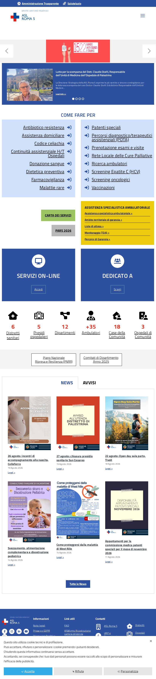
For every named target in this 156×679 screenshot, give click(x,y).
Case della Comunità (117, 335)
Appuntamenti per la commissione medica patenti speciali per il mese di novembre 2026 (126, 547)
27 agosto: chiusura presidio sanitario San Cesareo (75, 458)
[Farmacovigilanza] (69, 179)
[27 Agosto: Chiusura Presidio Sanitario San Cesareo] (78, 423)
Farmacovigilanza (47, 179)
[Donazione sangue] (69, 163)
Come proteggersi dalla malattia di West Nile (77, 546)
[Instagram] (11, 631)
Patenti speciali (106, 127)
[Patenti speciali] (87, 127)
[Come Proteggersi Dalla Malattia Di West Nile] (78, 510)
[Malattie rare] (69, 187)
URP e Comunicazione (112, 634)
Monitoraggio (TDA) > (97, 233)
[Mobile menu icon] (142, 15)
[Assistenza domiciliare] (69, 135)
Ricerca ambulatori (109, 163)
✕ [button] (151, 641)
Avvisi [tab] (89, 382)
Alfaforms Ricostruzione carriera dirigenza (77, 632)
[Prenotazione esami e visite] (87, 147)
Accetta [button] (29, 671)
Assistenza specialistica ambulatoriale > (108, 213)
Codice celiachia (49, 143)
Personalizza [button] (129, 671)
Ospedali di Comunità (143, 335)
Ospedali (140, 633)
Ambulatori (91, 333)
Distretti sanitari (13, 335)
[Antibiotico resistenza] (69, 127)
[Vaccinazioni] (87, 187)
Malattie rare (52, 187)
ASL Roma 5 (110, 626)
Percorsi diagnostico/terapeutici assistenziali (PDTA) (122, 137)
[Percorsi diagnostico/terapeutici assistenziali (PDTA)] (87, 135)
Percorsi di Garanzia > (97, 239)
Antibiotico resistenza (43, 127)
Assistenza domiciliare (43, 135)
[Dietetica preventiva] (69, 171)
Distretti (140, 625)
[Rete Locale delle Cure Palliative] (87, 155)
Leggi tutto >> (61, 94)
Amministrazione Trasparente (40, 4)
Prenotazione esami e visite (118, 147)
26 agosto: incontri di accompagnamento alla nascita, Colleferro (28, 460)
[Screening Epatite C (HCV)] (87, 171)
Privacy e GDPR (41, 631)
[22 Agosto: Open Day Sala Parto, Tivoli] (126, 423)
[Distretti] (129, 626)
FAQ (66, 625)
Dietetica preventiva (45, 171)
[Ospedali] (129, 634)
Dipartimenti (65, 333)
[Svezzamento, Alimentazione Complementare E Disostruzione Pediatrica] (29, 511)
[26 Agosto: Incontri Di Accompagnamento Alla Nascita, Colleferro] (29, 423)
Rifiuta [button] (79, 671)
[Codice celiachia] (69, 143)
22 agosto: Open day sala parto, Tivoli (125, 458)
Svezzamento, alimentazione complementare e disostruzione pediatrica (28, 552)
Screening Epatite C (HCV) (116, 171)
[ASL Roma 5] (98, 627)
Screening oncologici (111, 179)
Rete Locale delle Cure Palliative (122, 155)
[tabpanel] (78, 491)
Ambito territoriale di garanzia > (103, 220)
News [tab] (67, 382)
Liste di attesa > (94, 226)
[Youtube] (26, 631)
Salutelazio (74, 4)
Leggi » (11, 472)
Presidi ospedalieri (39, 335)
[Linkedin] (19, 631)
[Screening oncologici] (87, 179)
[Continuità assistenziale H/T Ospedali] (69, 151)
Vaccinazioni (103, 187)
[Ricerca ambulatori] (87, 163)
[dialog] (78, 657)
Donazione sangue (46, 163)
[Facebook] (4, 631)
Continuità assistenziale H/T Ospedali (37, 153)
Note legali (39, 625)
